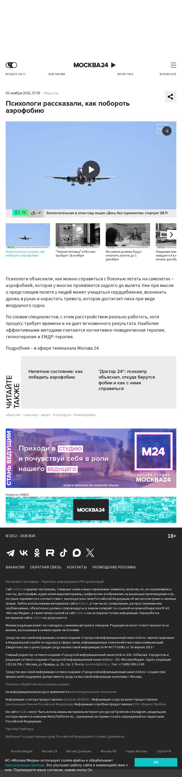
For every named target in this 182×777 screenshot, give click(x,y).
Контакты (77, 567)
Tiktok (63, 553)
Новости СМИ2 (17, 495)
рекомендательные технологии (93, 692)
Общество (51, 93)
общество (13, 415)
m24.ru (18, 589)
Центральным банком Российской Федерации (39, 704)
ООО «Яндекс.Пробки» (149, 704)
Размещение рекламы (114, 567)
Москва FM (108, 751)
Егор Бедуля (62, 415)
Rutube (50, 553)
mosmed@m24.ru (97, 664)
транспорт (31, 415)
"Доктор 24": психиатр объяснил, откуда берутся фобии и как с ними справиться (127, 380)
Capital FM (164, 751)
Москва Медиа (21, 751)
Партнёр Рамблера (19, 729)
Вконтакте (23, 553)
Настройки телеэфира (22, 581)
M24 (31, 536)
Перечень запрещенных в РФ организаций (72, 581)
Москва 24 (91, 65)
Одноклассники (37, 553)
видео (45, 415)
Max (77, 553)
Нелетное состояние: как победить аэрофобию (55, 374)
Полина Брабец (84, 415)
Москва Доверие (78, 751)
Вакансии (15, 567)
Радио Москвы (136, 751)
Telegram (10, 553)
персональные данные (24, 765)
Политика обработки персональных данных (37, 684)
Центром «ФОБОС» (77, 699)
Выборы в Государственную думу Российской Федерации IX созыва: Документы (65, 736)
